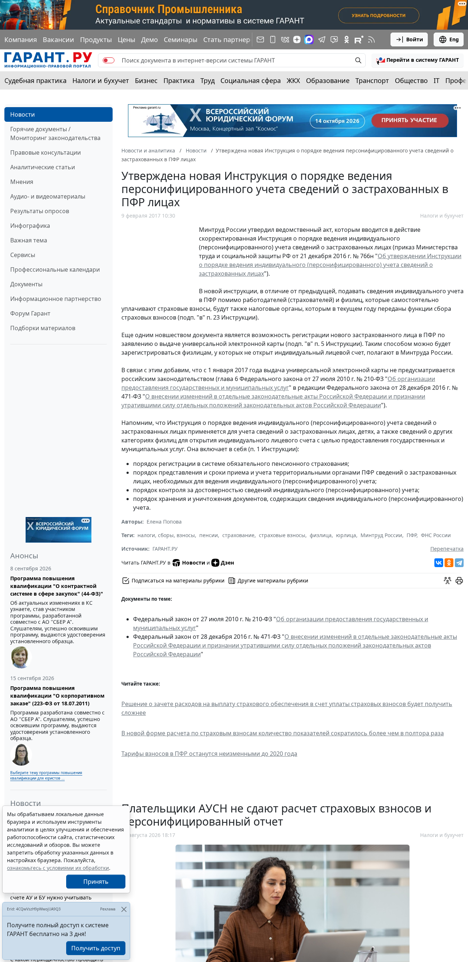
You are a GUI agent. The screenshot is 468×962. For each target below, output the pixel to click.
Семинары (180, 39)
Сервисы (22, 255)
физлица (321, 535)
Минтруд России (381, 535)
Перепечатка (447, 548)
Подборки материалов (42, 328)
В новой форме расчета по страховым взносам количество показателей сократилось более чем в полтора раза (282, 733)
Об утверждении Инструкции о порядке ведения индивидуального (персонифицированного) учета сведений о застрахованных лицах (330, 265)
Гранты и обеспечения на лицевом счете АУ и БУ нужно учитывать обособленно (54, 897)
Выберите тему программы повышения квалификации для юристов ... (46, 775)
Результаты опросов (39, 211)
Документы (26, 284)
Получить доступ (95, 948)
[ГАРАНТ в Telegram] (321, 39)
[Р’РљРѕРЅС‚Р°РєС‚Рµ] (438, 562)
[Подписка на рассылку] (260, 39)
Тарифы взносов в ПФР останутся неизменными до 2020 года (209, 754)
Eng (454, 39)
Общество (411, 80)
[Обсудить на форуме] (447, 580)
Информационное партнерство (55, 299)
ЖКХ (293, 80)
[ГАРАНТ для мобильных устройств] (272, 39)
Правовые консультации (45, 152)
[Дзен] (297, 39)
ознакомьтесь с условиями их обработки (58, 867)
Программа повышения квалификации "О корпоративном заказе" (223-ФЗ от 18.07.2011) (57, 695)
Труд (207, 80)
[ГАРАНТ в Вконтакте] (285, 39)
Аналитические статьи (42, 167)
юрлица (346, 535)
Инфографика (30, 226)
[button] (417, 60)
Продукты (96, 39)
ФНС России (436, 535)
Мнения (21, 182)
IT (436, 80)
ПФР (411, 535)
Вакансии (58, 39)
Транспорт (372, 80)
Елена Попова (164, 521)
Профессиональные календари (55, 269)
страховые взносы (282, 535)
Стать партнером (231, 39)
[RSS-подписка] (371, 39)
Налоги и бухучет (100, 80)
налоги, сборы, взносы (166, 535)
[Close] (124, 909)
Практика (179, 80)
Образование (328, 80)
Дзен (227, 562)
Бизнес (146, 80)
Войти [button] (414, 39)
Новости (22, 114)
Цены (126, 39)
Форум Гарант (30, 313)
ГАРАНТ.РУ (165, 548)
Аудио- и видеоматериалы (47, 196)
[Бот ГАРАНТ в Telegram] (334, 39)
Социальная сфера (250, 80)
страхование (238, 535)
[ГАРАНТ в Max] (309, 39)
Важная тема (28, 240)
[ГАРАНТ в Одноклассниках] (346, 39)
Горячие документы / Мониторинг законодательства (55, 133)
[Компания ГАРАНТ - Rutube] (359, 39)
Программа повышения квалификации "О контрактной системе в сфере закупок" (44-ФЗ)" (56, 586)
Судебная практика (35, 80)
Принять (96, 882)
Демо (149, 39)
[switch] (108, 60)
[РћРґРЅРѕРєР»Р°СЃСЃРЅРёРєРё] (449, 562)
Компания (20, 39)
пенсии (208, 535)
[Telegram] (459, 562)
